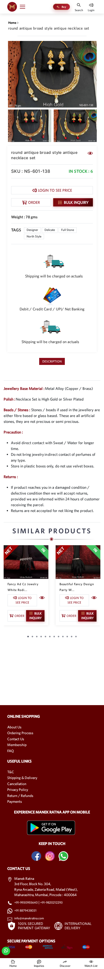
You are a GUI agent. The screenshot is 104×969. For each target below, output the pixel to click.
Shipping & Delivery (22, 778)
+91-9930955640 (26, 902)
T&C (10, 772)
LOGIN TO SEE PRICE (55, 190)
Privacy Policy (17, 790)
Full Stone (67, 230)
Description (52, 361)
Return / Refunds (20, 796)
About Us (14, 727)
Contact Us (15, 739)
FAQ (10, 751)
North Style (34, 236)
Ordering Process (20, 733)
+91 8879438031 (25, 910)
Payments (14, 801)
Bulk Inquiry (76, 202)
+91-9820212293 (51, 902)
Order (34, 202)
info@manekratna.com (29, 918)
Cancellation (16, 784)
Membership (17, 745)
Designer (32, 230)
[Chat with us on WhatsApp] (6, 950)
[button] (25, 7)
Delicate (50, 230)
